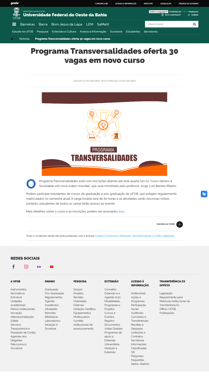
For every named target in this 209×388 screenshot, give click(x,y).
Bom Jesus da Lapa (66, 24)
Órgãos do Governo (188, 3)
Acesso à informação (125, 3)
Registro (109, 320)
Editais (14, 320)
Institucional (138, 293)
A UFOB (15, 281)
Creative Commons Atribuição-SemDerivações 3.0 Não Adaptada (134, 235)
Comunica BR (101, 3)
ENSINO (50, 281)
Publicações (167, 313)
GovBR (15, 3)
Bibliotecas (51, 316)
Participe (148, 3)
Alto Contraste (173, 15)
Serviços (16, 324)
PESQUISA (80, 281)
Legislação (165, 3)
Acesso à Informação (93, 31)
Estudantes (133, 31)
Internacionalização (22, 316)
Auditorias (137, 313)
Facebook (13, 266)
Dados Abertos (140, 363)
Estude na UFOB (22, 31)
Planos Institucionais (23, 309)
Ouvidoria (116, 31)
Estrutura (16, 297)
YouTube (51, 266)
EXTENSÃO (111, 281)
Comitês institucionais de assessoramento (83, 324)
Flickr (39, 266)
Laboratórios (52, 320)
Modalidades (112, 301)
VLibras (194, 15)
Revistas (78, 297)
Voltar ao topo (166, 224)
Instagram (26, 266)
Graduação (51, 289)
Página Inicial (12, 38)
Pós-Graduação (54, 293)
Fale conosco (19, 344)
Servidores (151, 31)
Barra (43, 24)
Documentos (112, 324)
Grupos (77, 289)
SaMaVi (103, 24)
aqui (121, 211)
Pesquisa (42, 31)
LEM (89, 24)
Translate (193, 12)
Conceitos (110, 289)
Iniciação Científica (84, 309)
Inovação (16, 313)
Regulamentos (54, 297)
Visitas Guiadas (113, 328)
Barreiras (27, 24)
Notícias (24, 38)
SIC (133, 352)
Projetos (78, 293)
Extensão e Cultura (64, 31)
